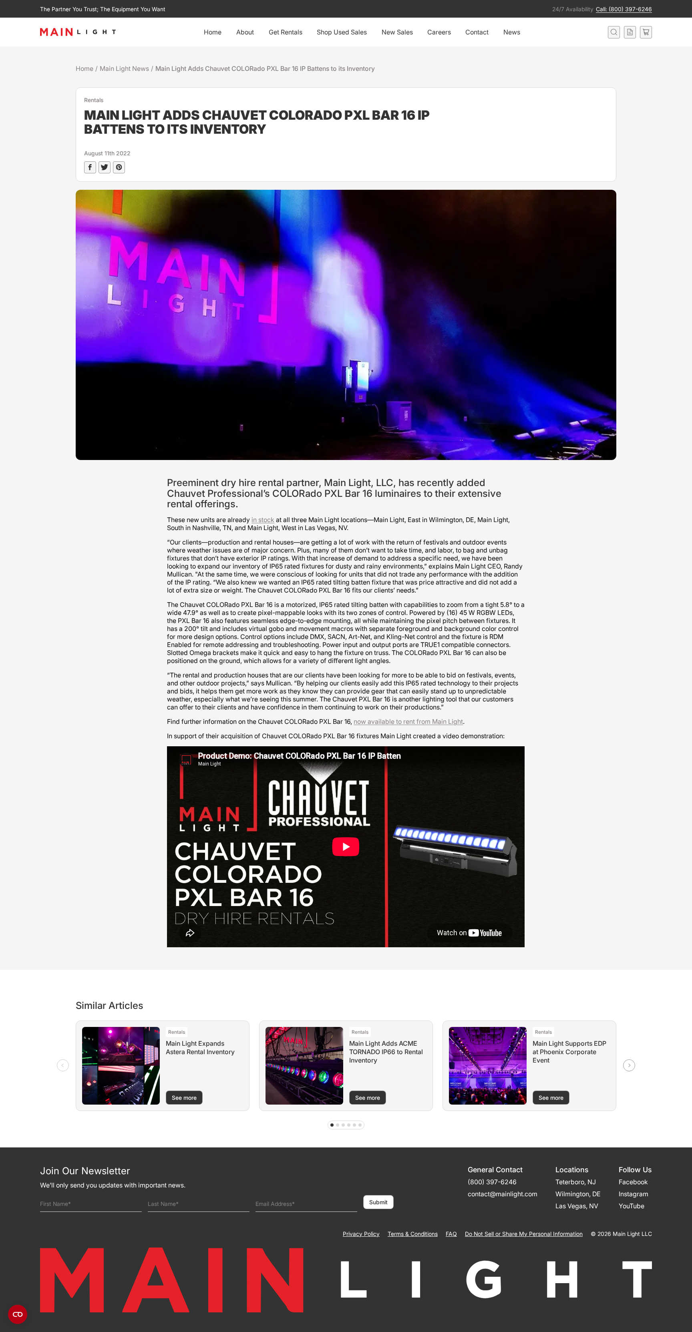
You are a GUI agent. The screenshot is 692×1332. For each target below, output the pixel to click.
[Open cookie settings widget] (17, 1314)
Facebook (633, 1182)
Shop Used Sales (342, 32)
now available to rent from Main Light (408, 721)
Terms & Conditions (413, 1233)
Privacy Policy (361, 1233)
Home (212, 32)
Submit (378, 1202)
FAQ (451, 1233)
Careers (439, 32)
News (511, 32)
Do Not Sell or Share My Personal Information (524, 1233)
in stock (262, 520)
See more (184, 1097)
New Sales (397, 32)
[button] (629, 1065)
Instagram (633, 1194)
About (245, 32)
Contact (477, 32)
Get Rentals (285, 32)
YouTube (631, 1206)
